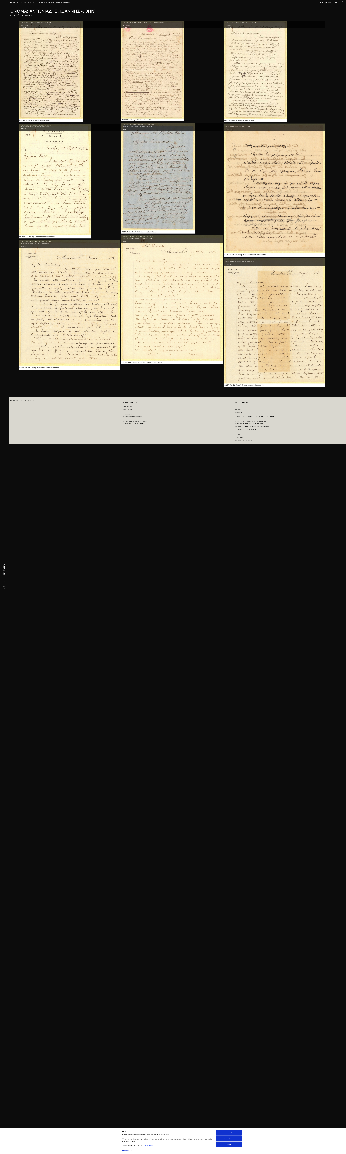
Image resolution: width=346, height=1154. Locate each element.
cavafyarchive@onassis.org (134, 416)
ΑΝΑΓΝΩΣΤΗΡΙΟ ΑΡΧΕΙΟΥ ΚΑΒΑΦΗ (133, 424)
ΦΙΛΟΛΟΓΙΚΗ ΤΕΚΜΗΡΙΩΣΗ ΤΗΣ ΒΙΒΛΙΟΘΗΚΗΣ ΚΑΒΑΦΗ (252, 426)
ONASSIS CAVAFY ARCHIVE (22, 400)
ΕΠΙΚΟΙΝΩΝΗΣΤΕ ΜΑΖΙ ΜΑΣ (243, 440)
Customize (125, 1150)
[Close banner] (244, 1131)
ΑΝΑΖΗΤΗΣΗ (325, 2)
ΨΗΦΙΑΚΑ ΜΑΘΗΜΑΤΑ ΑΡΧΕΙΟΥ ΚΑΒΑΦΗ (135, 421)
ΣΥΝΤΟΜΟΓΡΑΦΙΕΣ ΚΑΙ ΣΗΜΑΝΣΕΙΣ (245, 429)
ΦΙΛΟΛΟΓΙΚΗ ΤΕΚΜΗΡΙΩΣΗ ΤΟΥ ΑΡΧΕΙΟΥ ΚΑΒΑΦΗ (250, 424)
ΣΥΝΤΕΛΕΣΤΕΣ (239, 434)
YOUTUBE (238, 410)
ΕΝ (4, 587)
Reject (229, 1144)
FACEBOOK (238, 407)
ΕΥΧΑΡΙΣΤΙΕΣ (239, 437)
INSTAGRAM (238, 412)
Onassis (4, 570)
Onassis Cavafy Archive (22, 2)
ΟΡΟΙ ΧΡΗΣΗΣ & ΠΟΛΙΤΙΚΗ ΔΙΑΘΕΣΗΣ (246, 432)
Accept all (229, 1133)
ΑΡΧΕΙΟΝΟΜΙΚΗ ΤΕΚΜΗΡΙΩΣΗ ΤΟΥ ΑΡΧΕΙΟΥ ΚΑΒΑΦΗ (251, 421)
